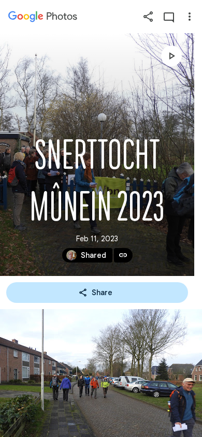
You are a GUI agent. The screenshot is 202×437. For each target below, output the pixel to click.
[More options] (189, 16)
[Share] (148, 16)
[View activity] (168, 16)
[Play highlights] (171, 55)
